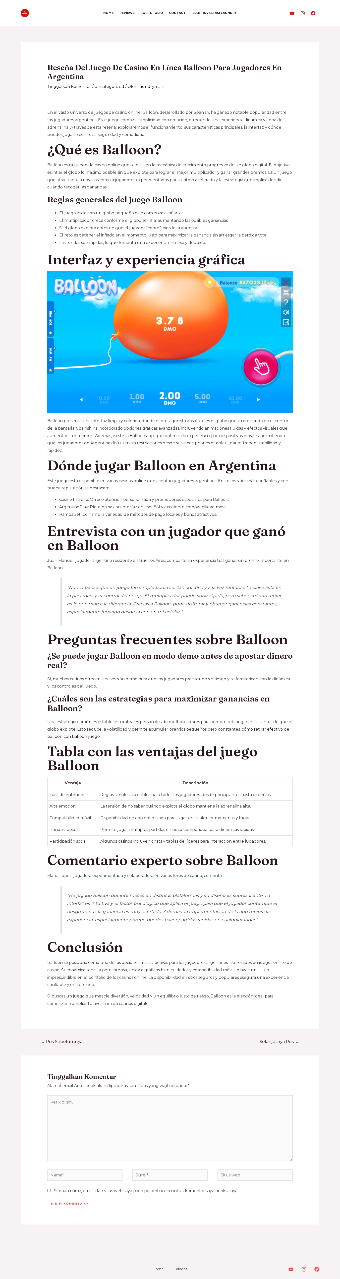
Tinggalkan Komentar (69, 86)
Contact (177, 13)
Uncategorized (109, 86)
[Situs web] (255, 1176)
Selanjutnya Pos (279, 1041)
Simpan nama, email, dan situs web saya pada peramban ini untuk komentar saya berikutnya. (146, 1190)
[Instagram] (302, 13)
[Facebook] (313, 13)
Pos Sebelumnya (62, 1041)
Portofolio (151, 13)
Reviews (126, 13)
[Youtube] (292, 13)
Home (108, 13)
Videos (181, 1269)
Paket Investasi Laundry (214, 13)
